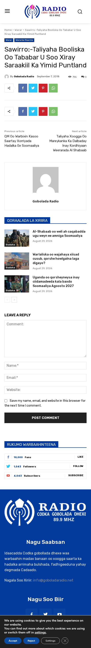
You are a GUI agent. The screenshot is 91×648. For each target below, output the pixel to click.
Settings (50, 640)
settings (40, 633)
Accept (13, 640)
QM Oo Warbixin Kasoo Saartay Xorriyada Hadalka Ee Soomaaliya (21, 141)
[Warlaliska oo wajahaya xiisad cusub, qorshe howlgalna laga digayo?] (16, 261)
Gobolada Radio (24, 76)
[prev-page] (7, 300)
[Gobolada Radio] (7, 76)
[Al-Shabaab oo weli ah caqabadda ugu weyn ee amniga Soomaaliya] (16, 238)
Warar (18, 29)
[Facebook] (22, 88)
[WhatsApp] (53, 88)
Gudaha (10, 244)
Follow (78, 466)
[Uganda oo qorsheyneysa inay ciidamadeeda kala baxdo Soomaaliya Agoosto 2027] (16, 284)
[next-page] (14, 300)
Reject (31, 640)
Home (8, 29)
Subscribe (75, 475)
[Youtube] (59, 614)
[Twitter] (32, 88)
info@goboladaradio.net (53, 580)
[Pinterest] (43, 88)
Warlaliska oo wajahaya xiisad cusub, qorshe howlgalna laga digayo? (56, 259)
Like (80, 456)
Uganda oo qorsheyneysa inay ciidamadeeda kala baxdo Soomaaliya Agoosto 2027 (56, 282)
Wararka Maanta (24, 40)
